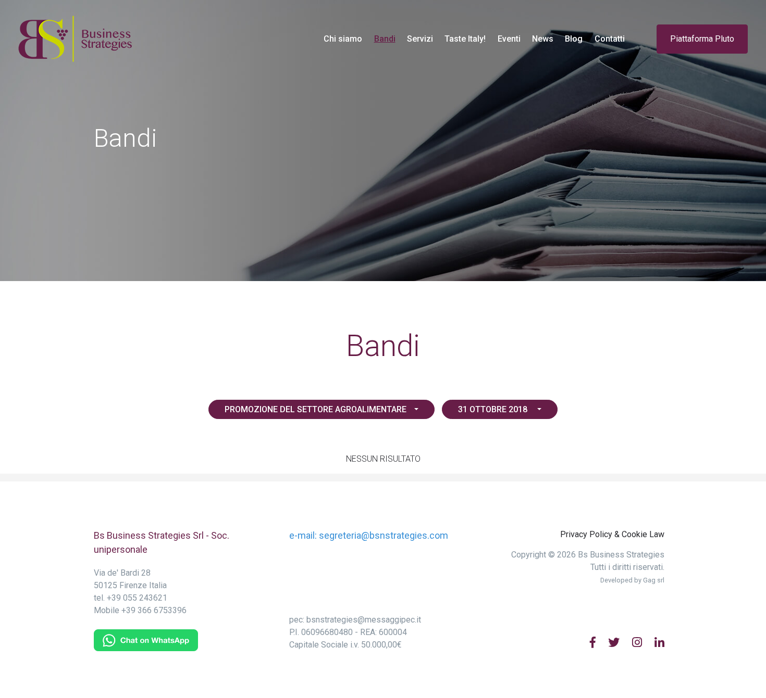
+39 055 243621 (137, 598)
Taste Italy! (465, 39)
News (542, 39)
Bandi (387, 38)
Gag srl (653, 580)
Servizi (420, 39)
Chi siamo (343, 39)
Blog (574, 39)
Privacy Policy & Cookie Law (612, 534)
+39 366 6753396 (154, 610)
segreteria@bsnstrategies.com (383, 535)
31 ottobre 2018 (493, 409)
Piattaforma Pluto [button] (702, 39)
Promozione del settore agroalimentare (315, 409)
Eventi (509, 39)
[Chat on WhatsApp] (146, 639)
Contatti (610, 39)
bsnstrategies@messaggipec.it (363, 620)
